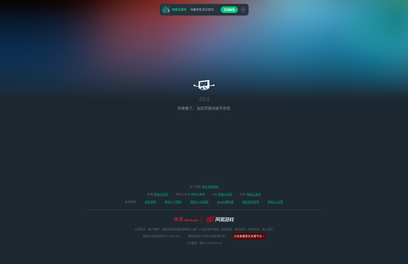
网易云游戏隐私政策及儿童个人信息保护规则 (190, 229)
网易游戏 (150, 202)
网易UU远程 (275, 202)
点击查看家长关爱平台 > (249, 236)
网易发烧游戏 (250, 202)
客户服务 (154, 229)
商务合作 (254, 229)
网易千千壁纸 (173, 202)
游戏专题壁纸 (210, 187)
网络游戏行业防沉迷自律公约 (206, 236)
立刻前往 (229, 10)
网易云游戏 (161, 194)
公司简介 (140, 229)
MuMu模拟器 (225, 202)
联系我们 (240, 229)
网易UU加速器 (199, 202)
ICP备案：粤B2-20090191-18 (204, 243)
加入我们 (267, 229)
